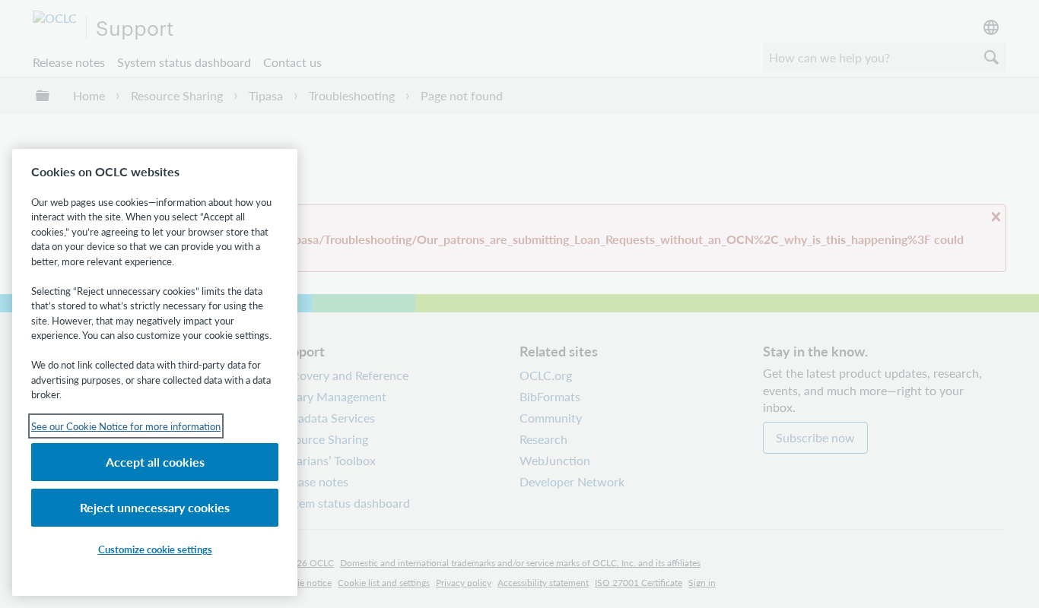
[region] (154, 372)
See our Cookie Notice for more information (126, 426)
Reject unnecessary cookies (155, 507)
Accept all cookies (155, 461)
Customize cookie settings (155, 549)
